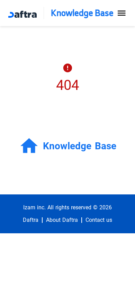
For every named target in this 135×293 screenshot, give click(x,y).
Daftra (30, 220)
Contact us (99, 220)
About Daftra (62, 220)
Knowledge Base (82, 13)
